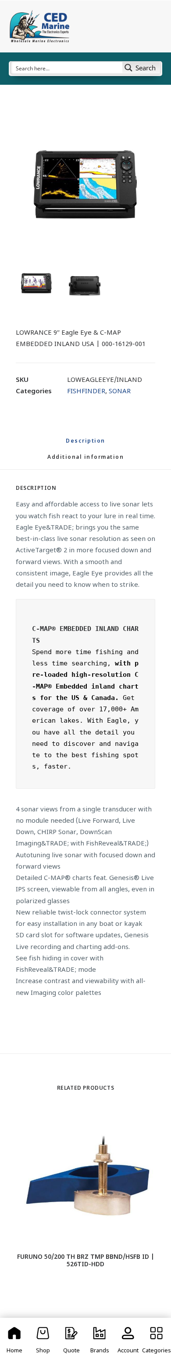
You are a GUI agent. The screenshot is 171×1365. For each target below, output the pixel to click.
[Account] (128, 1341)
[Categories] (156, 1341)
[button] (85, 185)
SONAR (120, 392)
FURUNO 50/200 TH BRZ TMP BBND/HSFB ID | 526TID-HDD (85, 1261)
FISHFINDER (86, 392)
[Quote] (71, 1341)
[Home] (14, 1341)
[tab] (85, 461)
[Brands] (100, 1341)
